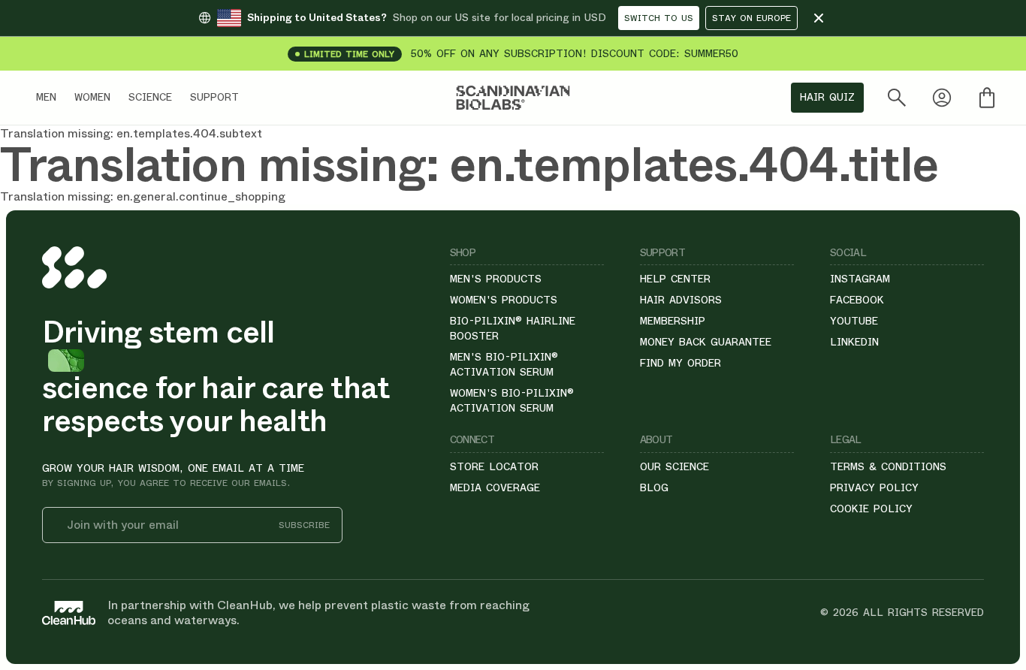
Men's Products (496, 278)
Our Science (674, 466)
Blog (654, 487)
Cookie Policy (871, 508)
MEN (46, 96)
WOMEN (92, 96)
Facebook (857, 299)
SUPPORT (214, 96)
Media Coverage (495, 487)
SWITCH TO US (658, 18)
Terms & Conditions (888, 466)
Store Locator (494, 466)
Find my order (680, 362)
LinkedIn (854, 341)
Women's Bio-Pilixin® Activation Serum (512, 400)
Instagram (860, 278)
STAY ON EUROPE (751, 18)
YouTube (854, 320)
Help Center (675, 278)
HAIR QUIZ (827, 96)
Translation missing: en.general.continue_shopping (142, 196)
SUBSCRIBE (304, 525)
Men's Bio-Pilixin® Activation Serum (504, 364)
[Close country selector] (819, 18)
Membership (672, 320)
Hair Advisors (681, 299)
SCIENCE (150, 96)
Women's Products (503, 299)
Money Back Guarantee (705, 341)
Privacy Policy (874, 487)
